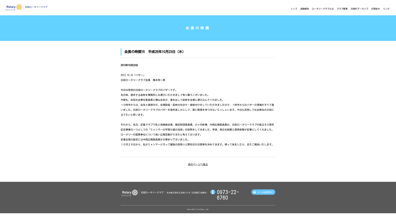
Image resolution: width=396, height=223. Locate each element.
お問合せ (375, 9)
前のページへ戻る (198, 164)
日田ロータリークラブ (26, 7)
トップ (294, 9)
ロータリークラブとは (323, 9)
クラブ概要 (342, 9)
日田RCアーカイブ (359, 9)
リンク (386, 9)
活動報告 (304, 9)
